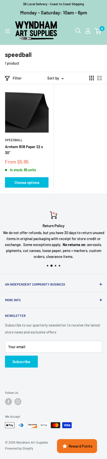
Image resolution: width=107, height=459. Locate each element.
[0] (98, 31)
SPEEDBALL (13, 140)
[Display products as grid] (91, 78)
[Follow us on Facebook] (8, 401)
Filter (17, 78)
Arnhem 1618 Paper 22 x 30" (24, 149)
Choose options (26, 182)
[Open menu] (7, 31)
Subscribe (21, 361)
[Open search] (78, 31)
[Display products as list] (100, 78)
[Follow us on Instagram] (17, 401)
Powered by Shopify (19, 448)
